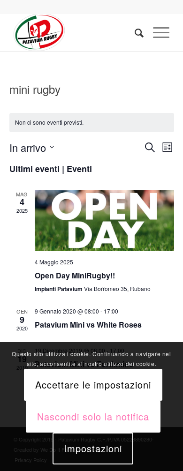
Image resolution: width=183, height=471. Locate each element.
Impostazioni (93, 448)
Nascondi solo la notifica (93, 416)
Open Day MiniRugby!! (75, 275)
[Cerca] (134, 32)
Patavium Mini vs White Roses (88, 324)
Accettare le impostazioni (93, 384)
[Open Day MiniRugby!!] (104, 220)
